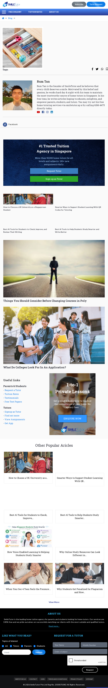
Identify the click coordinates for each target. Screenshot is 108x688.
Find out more (12, 415)
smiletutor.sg (73, 105)
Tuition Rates (35, 12)
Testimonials (11, 397)
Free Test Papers (13, 401)
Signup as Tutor (13, 411)
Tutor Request (96, 4)
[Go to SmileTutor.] (3, 18)
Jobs (43, 679)
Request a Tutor (13, 390)
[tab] (10, 124)
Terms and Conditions (57, 679)
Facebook (13, 124)
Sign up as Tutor (54, 178)
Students (41, 646)
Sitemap (89, 679)
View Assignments (15, 419)
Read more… (54, 626)
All (6, 646)
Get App (9, 423)
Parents (28, 646)
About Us (54, 12)
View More (54, 602)
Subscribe (79, 4)
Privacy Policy (76, 679)
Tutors (16, 646)
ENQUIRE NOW (72, 418)
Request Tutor (54, 171)
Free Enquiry (15, 12)
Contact (33, 679)
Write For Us (20, 679)
